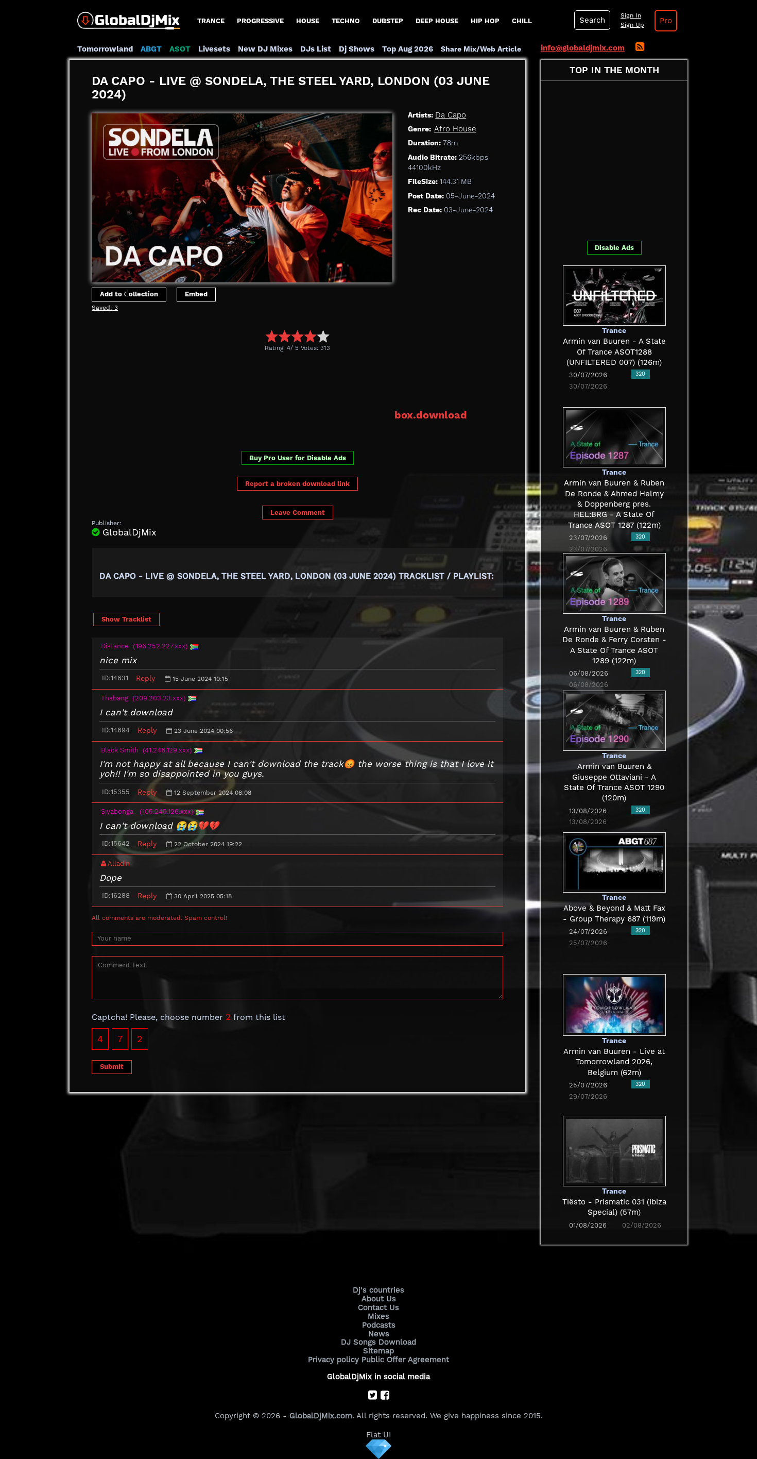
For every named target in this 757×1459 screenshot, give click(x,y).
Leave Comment (297, 512)
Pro (666, 20)
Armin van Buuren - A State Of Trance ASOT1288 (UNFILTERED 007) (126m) (614, 352)
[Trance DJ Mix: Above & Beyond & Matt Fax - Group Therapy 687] (614, 861)
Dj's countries (378, 1290)
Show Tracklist (126, 619)
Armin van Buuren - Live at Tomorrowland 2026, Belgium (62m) (614, 1062)
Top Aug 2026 (407, 49)
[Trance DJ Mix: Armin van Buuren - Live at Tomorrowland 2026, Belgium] (614, 1004)
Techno (346, 21)
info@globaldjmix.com (583, 48)
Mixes (378, 1316)
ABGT (151, 49)
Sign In (631, 15)
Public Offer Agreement (405, 1359)
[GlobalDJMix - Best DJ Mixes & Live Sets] (125, 17)
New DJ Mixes (265, 49)
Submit (112, 1066)
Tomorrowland (105, 49)
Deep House (437, 21)
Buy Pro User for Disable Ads (297, 458)
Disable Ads (614, 247)
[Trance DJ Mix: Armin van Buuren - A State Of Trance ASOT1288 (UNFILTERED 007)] (614, 294)
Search (592, 20)
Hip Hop (485, 21)
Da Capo (450, 115)
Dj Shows (356, 49)
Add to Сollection (129, 294)
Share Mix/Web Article (481, 49)
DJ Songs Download (378, 1342)
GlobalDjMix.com (320, 1415)
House (307, 21)
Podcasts (378, 1325)
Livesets (214, 49)
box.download (430, 415)
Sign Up (632, 24)
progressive (260, 21)
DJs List (315, 49)
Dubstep (387, 21)
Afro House (455, 128)
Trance (211, 21)
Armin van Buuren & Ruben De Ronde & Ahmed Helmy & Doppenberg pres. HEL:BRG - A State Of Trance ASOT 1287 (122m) (614, 503)
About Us (379, 1298)
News (378, 1333)
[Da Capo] (242, 195)
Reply (145, 678)
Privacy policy (333, 1359)
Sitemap (378, 1350)
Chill (522, 21)
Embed (196, 294)
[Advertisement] (279, 380)
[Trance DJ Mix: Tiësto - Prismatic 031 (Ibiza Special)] (614, 1150)
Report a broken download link (297, 484)
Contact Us (378, 1307)
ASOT (180, 49)
